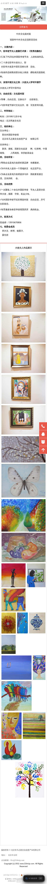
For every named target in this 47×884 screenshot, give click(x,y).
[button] (43, 3)
